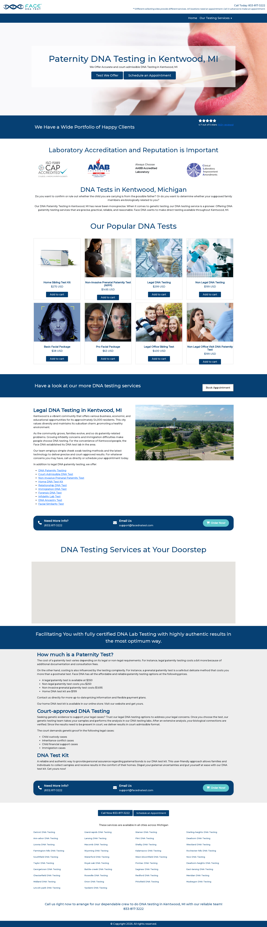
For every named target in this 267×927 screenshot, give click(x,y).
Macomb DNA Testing (96, 844)
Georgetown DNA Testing (47, 869)
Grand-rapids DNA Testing (98, 832)
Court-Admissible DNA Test (55, 474)
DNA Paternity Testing (52, 470)
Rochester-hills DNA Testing (201, 850)
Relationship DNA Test (52, 485)
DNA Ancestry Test (50, 500)
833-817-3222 (133, 909)
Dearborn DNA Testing (198, 838)
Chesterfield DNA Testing (46, 875)
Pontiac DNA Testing (146, 863)
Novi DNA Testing (195, 857)
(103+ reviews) (226, 124)
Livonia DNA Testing (44, 844)
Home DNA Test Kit (50, 481)
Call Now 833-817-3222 (115, 813)
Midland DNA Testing (44, 881)
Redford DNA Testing (146, 875)
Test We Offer (107, 75)
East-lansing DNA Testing (199, 869)
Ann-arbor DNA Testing (45, 838)
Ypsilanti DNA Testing (95, 888)
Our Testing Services (216, 18)
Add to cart (57, 294)
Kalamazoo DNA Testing (148, 850)
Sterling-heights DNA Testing (201, 832)
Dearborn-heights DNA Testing (202, 863)
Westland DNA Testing (198, 844)
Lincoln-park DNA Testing (46, 888)
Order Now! (218, 522)
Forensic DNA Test (50, 492)
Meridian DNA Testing (197, 875)
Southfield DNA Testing (45, 857)
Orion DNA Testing (94, 881)
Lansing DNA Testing (95, 838)
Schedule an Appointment (149, 75)
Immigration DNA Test (52, 489)
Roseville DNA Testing (96, 875)
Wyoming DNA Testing (96, 850)
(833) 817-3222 (53, 525)
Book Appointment (218, 387)
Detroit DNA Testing (44, 832)
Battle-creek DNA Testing (98, 869)
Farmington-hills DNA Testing (48, 850)
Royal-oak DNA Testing (96, 863)
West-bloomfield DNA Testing (151, 857)
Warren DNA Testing (146, 832)
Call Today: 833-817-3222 (249, 5)
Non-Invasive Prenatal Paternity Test (61, 477)
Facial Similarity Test (51, 503)
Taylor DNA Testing (43, 863)
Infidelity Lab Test (49, 496)
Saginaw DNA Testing (146, 869)
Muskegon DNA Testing (198, 881)
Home (192, 18)
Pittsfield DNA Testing (147, 881)
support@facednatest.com (136, 525)
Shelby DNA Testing (145, 844)
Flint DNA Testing (144, 838)
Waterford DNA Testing (96, 857)
